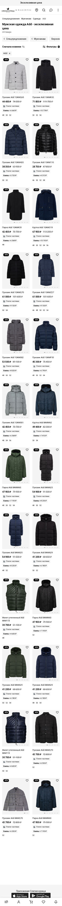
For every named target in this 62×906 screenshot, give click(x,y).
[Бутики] (36, 10)
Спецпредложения (16, 39)
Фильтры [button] (52, 46)
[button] (51, 10)
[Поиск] (44, 10)
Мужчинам (39, 39)
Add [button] (5, 53)
